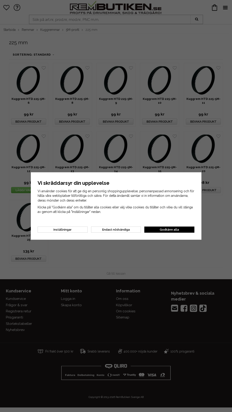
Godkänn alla (169, 229)
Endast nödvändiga (116, 229)
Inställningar (62, 229)
